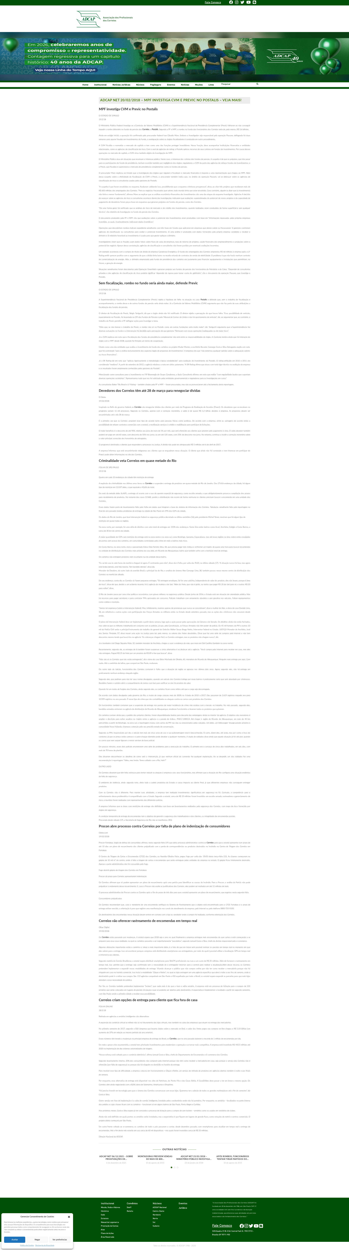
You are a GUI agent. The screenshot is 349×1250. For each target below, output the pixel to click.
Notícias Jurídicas (121, 84)
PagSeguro (155, 84)
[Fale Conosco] (107, 3)
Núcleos (140, 84)
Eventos (171, 84)
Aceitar (15, 1240)
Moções (199, 84)
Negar (37, 1240)
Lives (211, 84)
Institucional (100, 84)
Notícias (185, 84)
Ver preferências (59, 1240)
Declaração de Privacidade (44, 1245)
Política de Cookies (27, 1245)
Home (85, 84)
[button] (69, 1216)
